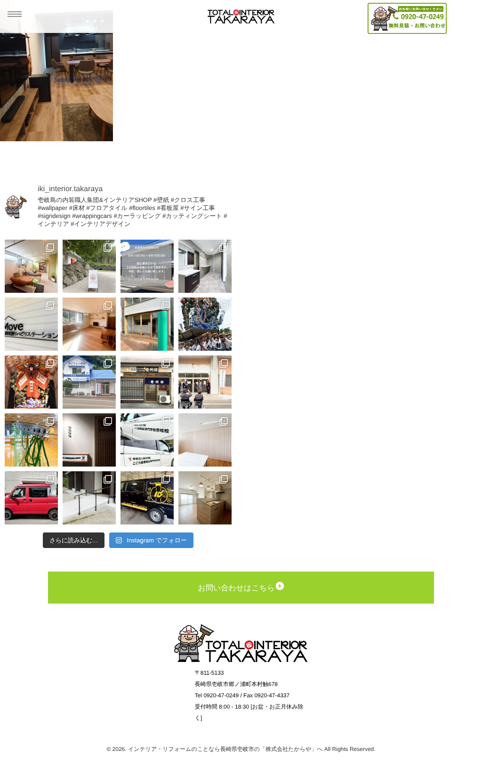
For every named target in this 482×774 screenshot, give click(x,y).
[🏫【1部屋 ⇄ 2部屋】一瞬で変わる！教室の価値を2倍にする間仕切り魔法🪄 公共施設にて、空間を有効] (205, 440)
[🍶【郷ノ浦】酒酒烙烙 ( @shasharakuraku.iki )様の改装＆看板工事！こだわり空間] (89, 440)
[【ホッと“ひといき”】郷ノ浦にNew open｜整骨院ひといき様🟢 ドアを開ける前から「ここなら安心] (31, 266)
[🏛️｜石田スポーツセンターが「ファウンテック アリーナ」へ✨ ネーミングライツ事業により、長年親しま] (205, 382)
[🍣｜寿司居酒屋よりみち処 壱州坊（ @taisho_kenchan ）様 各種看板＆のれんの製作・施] (147, 382)
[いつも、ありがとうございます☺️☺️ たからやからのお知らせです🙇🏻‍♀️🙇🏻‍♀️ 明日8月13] (147, 266)
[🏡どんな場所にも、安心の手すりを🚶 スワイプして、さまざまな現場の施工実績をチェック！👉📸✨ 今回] (89, 497)
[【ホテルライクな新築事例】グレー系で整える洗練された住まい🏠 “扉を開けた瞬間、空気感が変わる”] (205, 266)
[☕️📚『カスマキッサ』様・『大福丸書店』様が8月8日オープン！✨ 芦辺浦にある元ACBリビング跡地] (147, 324)
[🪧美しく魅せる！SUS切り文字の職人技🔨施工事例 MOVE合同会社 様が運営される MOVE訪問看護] (31, 324)
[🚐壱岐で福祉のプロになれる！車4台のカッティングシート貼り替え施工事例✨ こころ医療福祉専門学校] (147, 440)
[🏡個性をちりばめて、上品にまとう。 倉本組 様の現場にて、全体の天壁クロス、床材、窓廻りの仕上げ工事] (205, 497)
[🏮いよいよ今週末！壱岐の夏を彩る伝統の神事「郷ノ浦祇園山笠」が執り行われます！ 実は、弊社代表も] (31, 382)
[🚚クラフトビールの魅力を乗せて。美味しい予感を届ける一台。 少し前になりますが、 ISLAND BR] (147, 497)
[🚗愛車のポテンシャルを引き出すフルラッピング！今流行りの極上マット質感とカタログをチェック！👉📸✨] (31, 497)
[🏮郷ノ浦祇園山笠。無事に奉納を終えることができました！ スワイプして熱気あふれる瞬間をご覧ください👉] (205, 324)
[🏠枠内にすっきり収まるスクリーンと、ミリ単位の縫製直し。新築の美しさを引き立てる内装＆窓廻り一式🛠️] (89, 324)
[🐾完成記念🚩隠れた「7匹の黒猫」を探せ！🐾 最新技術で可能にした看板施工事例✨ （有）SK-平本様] (89, 382)
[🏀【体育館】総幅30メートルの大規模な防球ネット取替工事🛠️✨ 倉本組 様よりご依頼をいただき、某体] (31, 440)
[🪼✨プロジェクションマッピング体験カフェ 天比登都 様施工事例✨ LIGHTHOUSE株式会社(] (89, 266)
